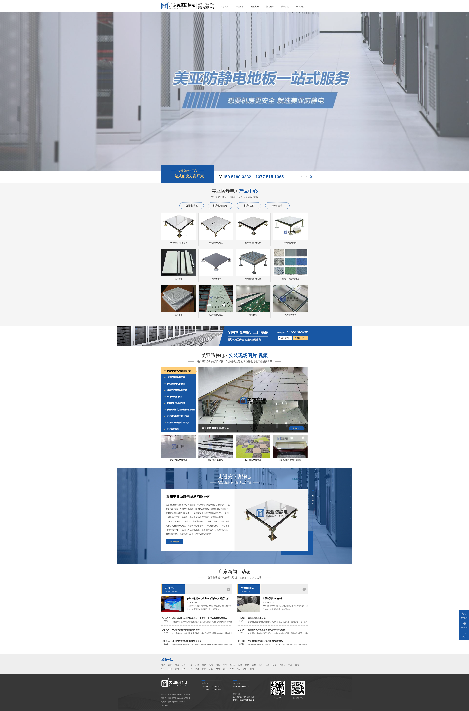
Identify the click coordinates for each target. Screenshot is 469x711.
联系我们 (300, 7)
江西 (268, 665)
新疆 (211, 669)
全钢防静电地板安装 (176, 377)
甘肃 (184, 665)
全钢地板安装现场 (178, 460)
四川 (190, 669)
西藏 (204, 669)
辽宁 (275, 665)
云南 (218, 669)
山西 (170, 669)
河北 (218, 665)
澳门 (245, 669)
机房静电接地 (173, 429)
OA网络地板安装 (174, 397)
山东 (163, 669)
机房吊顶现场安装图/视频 (178, 422)
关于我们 (285, 7)
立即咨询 (285, 338)
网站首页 (224, 7)
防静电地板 (192, 205)
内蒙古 (282, 665)
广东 (190, 665)
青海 (297, 665)
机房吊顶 (249, 205)
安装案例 (255, 7)
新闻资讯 (270, 7)
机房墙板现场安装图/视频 (178, 416)
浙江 (225, 669)
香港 (238, 669)
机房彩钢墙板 (220, 205)
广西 (197, 665)
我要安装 (300, 338)
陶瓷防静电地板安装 (176, 384)
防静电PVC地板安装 (176, 403)
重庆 (232, 669)
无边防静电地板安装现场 (253, 460)
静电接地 (277, 205)
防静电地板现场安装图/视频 (179, 371)
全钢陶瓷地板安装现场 (215, 460)
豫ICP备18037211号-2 (176, 702)
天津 (197, 669)
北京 (163, 665)
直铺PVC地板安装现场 (290, 460)
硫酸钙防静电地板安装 (177, 390)
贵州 (204, 665)
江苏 (261, 665)
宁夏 (290, 665)
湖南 (247, 665)
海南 (211, 665)
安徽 (170, 665)
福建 (177, 665)
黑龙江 (232, 665)
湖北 (240, 665)
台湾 (252, 669)
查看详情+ (174, 541)
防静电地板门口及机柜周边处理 (181, 410)
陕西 (177, 669)
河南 (225, 665)
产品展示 (240, 7)
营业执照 (164, 705)
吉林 (254, 665)
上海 (184, 669)
